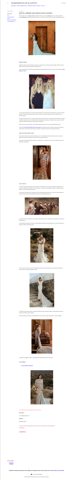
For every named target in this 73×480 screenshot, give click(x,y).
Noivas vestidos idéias (11, 20)
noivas (8, 18)
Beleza (38, 5)
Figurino (13, 5)
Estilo (43, 5)
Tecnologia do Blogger (37, 474)
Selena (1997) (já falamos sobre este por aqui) (32, 127)
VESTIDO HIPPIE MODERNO (27, 365)
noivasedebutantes (11, 21)
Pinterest (11, 462)
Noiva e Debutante (22, 5)
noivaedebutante (10, 17)
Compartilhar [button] (10, 11)
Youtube (11, 464)
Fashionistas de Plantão (24, 3)
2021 (8, 15)
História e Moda (31, 5)
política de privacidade (59, 470)
